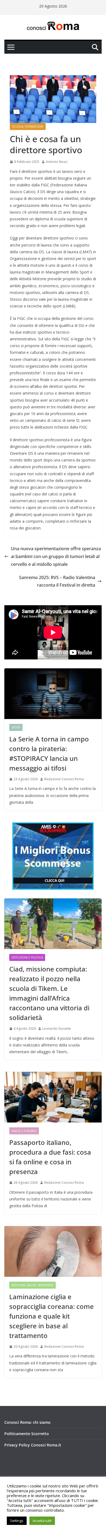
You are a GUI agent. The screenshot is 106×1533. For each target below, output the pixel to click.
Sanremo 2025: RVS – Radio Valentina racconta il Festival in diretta (57, 581)
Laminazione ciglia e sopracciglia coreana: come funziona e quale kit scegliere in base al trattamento (51, 1316)
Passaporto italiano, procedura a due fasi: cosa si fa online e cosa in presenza (50, 1157)
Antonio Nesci (56, 161)
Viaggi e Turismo (24, 1131)
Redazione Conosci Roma (64, 779)
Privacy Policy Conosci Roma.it (32, 1445)
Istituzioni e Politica (27, 957)
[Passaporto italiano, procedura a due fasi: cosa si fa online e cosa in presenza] (53, 1097)
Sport (15, 727)
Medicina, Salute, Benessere (32, 1285)
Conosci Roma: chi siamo (27, 1422)
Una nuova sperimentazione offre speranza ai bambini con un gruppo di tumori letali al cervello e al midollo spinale (56, 556)
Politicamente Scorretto (26, 1433)
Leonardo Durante (56, 1028)
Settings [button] (16, 1520)
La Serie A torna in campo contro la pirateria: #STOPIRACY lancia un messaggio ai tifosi (49, 753)
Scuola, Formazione (27, 126)
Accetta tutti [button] (42, 1520)
